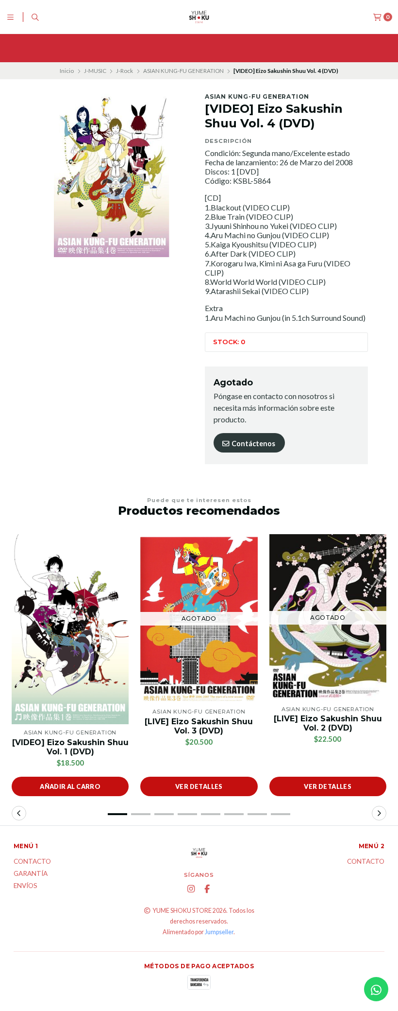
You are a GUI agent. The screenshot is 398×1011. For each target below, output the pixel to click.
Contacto (32, 861)
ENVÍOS (25, 886)
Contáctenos (252, 443)
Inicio (67, 71)
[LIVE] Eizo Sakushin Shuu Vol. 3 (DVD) (199, 726)
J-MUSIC (95, 71)
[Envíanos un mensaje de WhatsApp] (376, 989)
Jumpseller (219, 932)
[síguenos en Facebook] (206, 889)
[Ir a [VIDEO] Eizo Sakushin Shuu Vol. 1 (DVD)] (70, 629)
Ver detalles (199, 786)
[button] (117, 814)
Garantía (31, 874)
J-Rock (124, 71)
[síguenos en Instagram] (190, 889)
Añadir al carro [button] (70, 786)
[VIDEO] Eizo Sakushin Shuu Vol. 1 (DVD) (70, 747)
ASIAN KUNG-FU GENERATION (183, 71)
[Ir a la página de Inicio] (199, 17)
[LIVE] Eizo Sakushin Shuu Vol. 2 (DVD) (328, 723)
